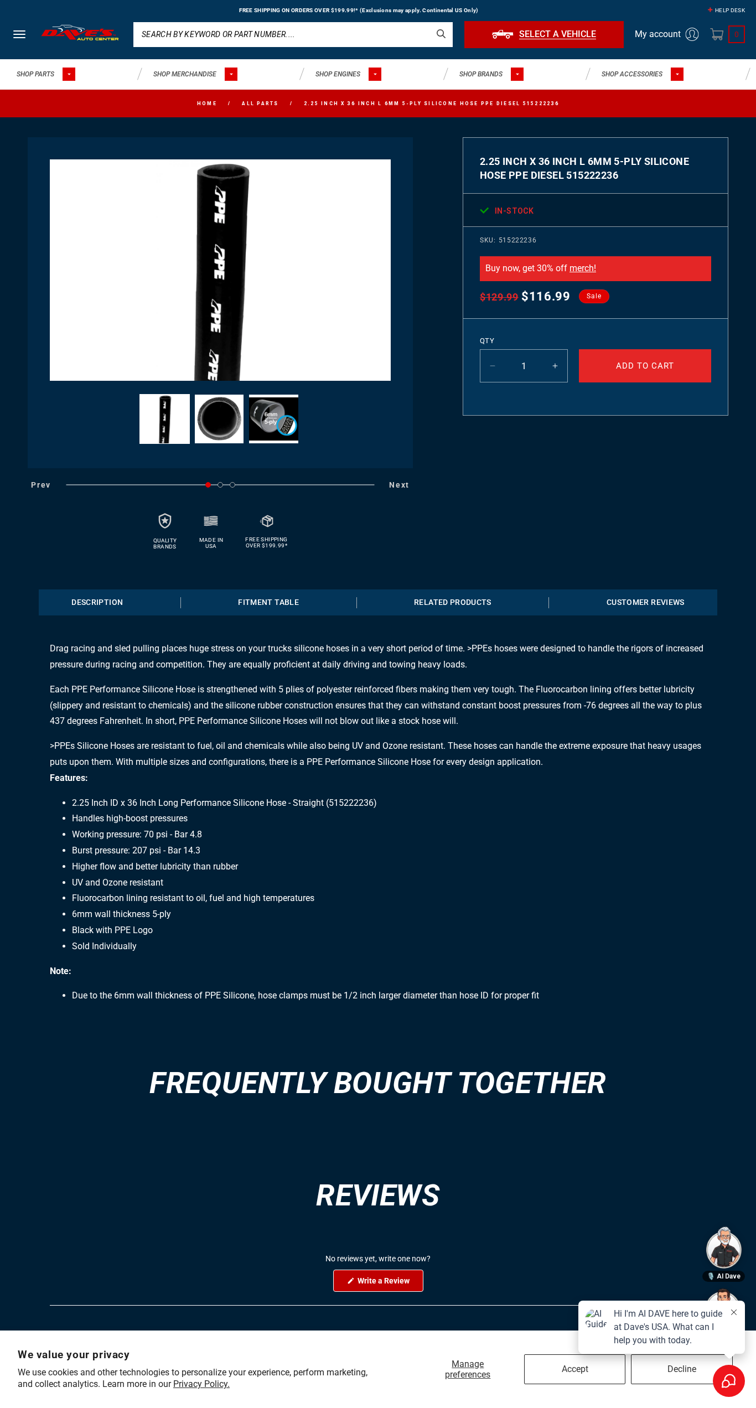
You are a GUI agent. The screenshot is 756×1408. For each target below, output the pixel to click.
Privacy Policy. (201, 1384)
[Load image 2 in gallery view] (219, 419)
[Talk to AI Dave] (724, 1247)
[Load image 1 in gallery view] (164, 419)
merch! (582, 268)
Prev (41, 484)
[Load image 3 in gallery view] (273, 419)
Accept (575, 1369)
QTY (487, 341)
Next (399, 484)
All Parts (260, 103)
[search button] (441, 34)
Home (207, 103)
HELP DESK (730, 10)
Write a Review (389, 1284)
